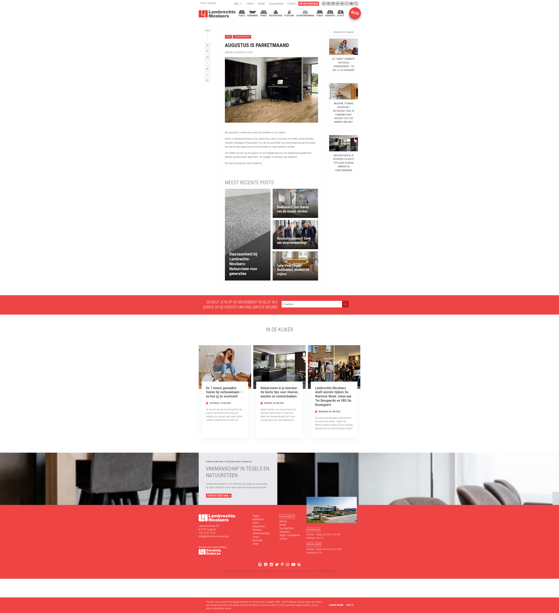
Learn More (336, 605)
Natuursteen (259, 526)
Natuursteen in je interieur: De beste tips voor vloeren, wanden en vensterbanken (343, 163)
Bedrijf (283, 524)
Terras (256, 536)
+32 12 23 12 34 (207, 532)
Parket (256, 522)
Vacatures (285, 531)
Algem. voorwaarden (290, 535)
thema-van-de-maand (242, 36)
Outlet (255, 543)
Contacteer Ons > (218, 495)
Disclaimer (306, 571)
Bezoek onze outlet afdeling (213, 547)
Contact (283, 538)
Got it (350, 605)
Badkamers (258, 519)
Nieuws (283, 521)
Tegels (256, 515)
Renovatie (257, 540)
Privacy (284, 571)
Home (228, 36)
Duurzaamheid (287, 528)
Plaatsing (257, 529)
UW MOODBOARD (308, 3)
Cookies (295, 571)
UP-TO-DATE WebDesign (325, 571)
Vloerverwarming (261, 533)
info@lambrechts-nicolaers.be (214, 536)
